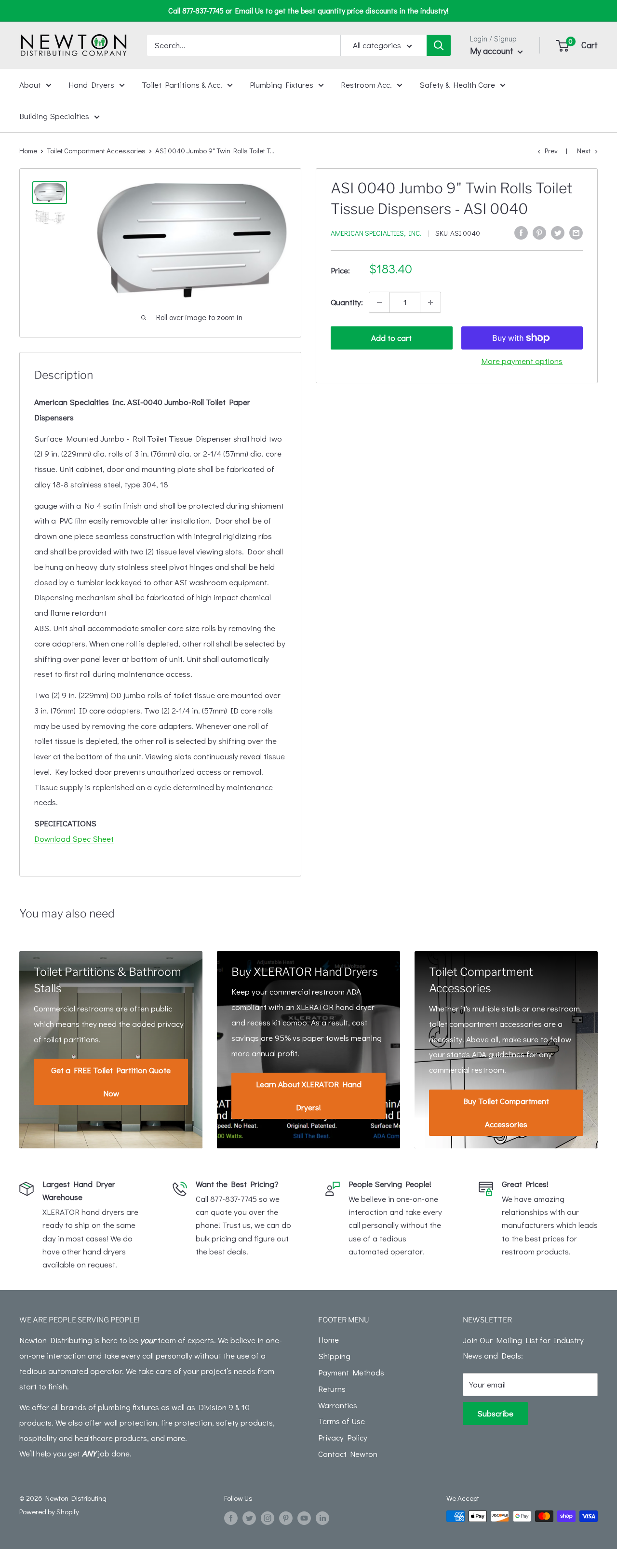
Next (583, 150)
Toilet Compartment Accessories (96, 150)
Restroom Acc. (366, 84)
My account (492, 50)
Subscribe (495, 1413)
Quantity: (347, 302)
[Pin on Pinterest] (539, 232)
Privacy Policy (342, 1437)
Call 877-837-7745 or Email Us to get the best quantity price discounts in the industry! (308, 10)
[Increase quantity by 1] (430, 302)
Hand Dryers (91, 84)
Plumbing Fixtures (281, 84)
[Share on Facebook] (521, 232)
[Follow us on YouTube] (304, 1517)
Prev (551, 150)
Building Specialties (54, 115)
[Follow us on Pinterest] (286, 1517)
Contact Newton (347, 1453)
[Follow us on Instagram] (267, 1517)
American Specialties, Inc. (376, 233)
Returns (332, 1388)
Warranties (337, 1405)
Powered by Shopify (49, 1511)
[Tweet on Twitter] (557, 232)
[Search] (439, 45)
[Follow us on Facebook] (231, 1517)
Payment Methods (351, 1372)
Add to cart (391, 337)
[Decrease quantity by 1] (379, 302)
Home (28, 150)
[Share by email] (576, 232)
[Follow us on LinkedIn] (322, 1517)
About (30, 84)
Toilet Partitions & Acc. (182, 84)
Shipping (334, 1355)
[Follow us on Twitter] (249, 1517)
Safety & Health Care (457, 84)
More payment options (522, 360)
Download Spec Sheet (74, 838)
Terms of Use (341, 1421)
